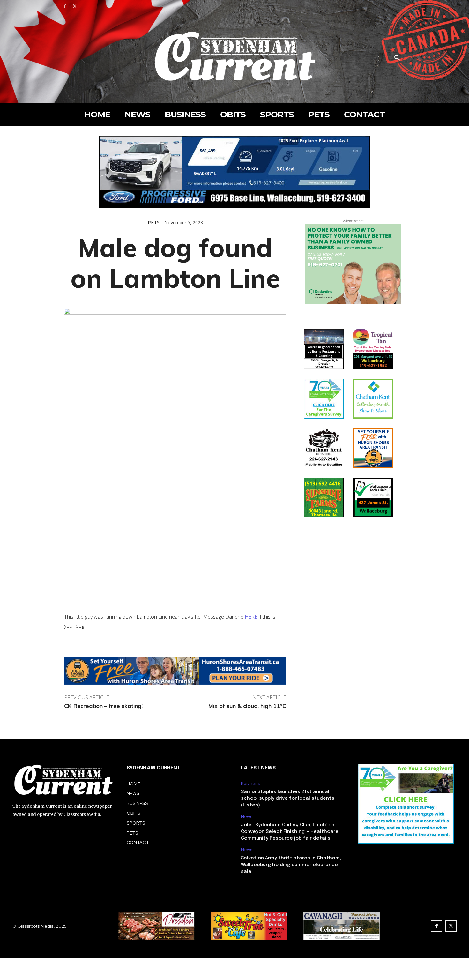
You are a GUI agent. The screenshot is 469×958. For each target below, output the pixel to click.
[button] (397, 58)
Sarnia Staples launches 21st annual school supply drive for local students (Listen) (287, 798)
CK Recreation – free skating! (103, 705)
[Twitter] (74, 6)
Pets (154, 222)
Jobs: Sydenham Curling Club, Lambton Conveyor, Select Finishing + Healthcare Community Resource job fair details (290, 831)
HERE (251, 616)
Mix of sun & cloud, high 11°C (247, 705)
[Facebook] (65, 6)
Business (250, 783)
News (247, 816)
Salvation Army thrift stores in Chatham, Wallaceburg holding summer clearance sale (291, 865)
